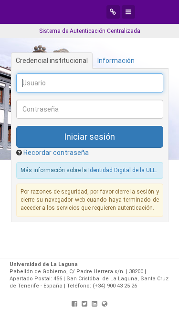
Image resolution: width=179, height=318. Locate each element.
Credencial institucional (52, 60)
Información (116, 60)
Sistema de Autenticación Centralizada (89, 31)
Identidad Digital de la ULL (122, 170)
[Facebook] (74, 304)
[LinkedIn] (94, 304)
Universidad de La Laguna (75, 12)
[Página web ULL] (104, 304)
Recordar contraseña (56, 152)
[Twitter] (84, 304)
